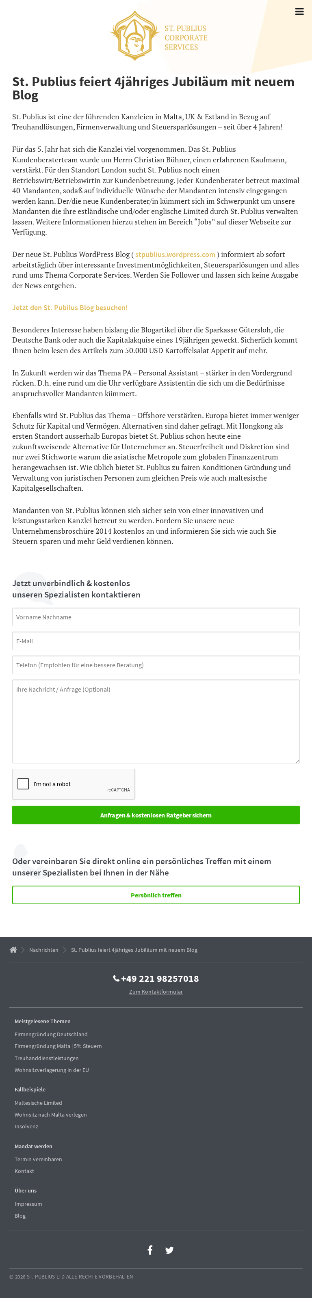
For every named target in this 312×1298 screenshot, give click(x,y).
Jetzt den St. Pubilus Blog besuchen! (70, 307)
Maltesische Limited (38, 1102)
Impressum (28, 1203)
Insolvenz (26, 1126)
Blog (20, 1215)
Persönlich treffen (156, 895)
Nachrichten (43, 949)
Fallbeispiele (30, 1089)
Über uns (26, 1190)
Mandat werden (33, 1146)
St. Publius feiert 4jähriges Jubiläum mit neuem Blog (134, 949)
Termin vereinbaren (38, 1159)
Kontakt (24, 1171)
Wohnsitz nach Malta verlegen (51, 1114)
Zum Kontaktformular (156, 991)
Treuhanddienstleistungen (47, 1058)
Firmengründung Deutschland (51, 1034)
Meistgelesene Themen (43, 1021)
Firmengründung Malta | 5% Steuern (58, 1046)
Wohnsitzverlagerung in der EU (52, 1070)
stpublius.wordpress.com (175, 254)
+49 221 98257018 (160, 977)
